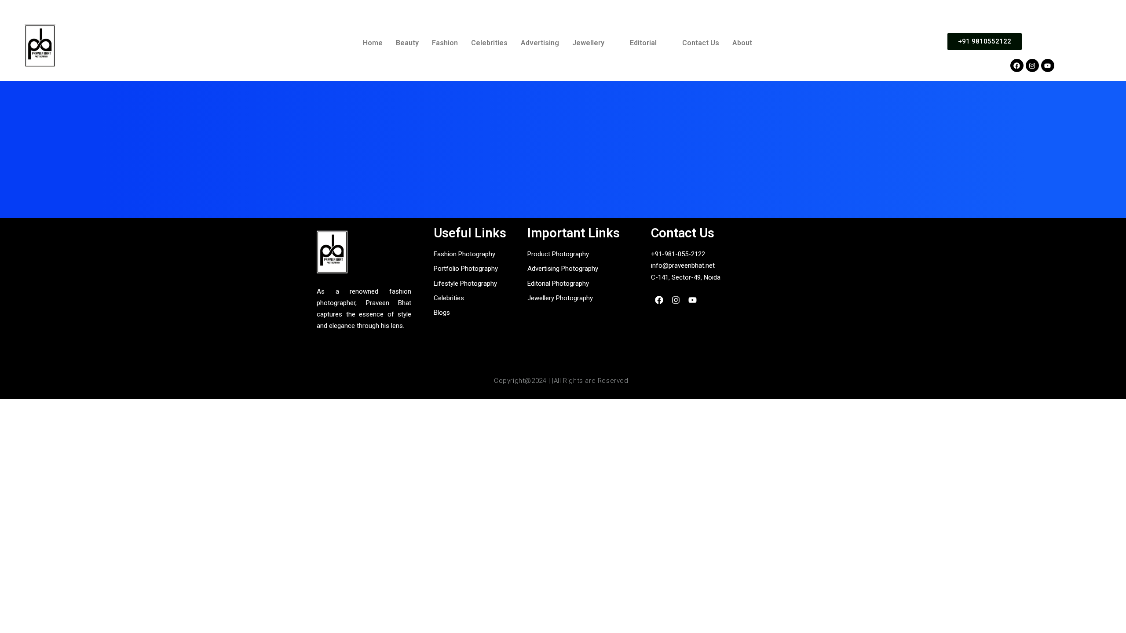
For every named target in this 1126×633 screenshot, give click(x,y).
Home (373, 43)
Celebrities (489, 43)
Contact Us (700, 43)
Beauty (407, 43)
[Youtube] (1047, 65)
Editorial (643, 43)
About (742, 43)
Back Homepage (563, 191)
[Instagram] (1032, 65)
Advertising (540, 43)
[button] (594, 43)
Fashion (445, 43)
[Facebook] (1017, 65)
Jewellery (588, 43)
